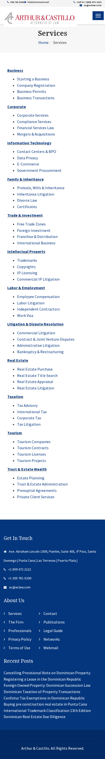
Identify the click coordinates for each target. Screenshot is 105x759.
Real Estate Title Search (37, 375)
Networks (51, 639)
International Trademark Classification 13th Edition (47, 710)
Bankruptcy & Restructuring (40, 351)
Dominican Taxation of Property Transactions (42, 691)
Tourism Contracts (33, 447)
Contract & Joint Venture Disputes (45, 339)
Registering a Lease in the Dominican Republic (42, 679)
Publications (54, 622)
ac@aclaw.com (92, 5)
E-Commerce (28, 164)
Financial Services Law (35, 127)
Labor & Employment (26, 287)
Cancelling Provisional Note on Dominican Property (47, 672)
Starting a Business (33, 78)
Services (15, 613)
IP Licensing (27, 272)
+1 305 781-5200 (19, 578)
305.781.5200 (17, 2)
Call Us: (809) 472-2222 (89, 2)
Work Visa (25, 315)
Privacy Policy (19, 639)
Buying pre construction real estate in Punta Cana (45, 704)
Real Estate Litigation (35, 388)
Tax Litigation (29, 424)
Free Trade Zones (31, 224)
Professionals (20, 630)
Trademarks (27, 260)
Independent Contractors (38, 309)
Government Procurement (39, 170)
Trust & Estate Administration (42, 484)
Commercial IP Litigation (38, 279)
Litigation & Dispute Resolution (35, 324)
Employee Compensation (38, 296)
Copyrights (26, 266)
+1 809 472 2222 (19, 569)
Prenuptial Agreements (37, 490)
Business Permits (31, 91)
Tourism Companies (34, 441)
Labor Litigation (30, 302)
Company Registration (36, 85)
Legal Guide (53, 630)
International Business (36, 242)
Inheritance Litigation (35, 194)
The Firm (15, 622)
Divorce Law (27, 200)
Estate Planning (30, 477)
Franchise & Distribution (37, 236)
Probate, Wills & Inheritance (40, 187)
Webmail (50, 647)
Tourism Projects (31, 460)
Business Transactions (35, 97)
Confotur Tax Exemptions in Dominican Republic (44, 698)
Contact (50, 613)
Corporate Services (33, 115)
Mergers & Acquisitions (36, 134)
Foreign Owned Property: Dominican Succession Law (47, 685)
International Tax (32, 411)
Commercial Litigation (36, 332)
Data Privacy (27, 157)
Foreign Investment (34, 230)
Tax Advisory (27, 405)
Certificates (27, 206)
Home (43, 42)
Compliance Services (34, 121)
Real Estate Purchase (35, 369)
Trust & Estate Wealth (27, 469)
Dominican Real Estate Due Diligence (34, 716)
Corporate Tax (29, 417)
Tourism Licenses (31, 454)
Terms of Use (19, 647)
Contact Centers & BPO (36, 151)
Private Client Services (35, 496)
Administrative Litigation (38, 345)
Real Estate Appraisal (35, 381)
